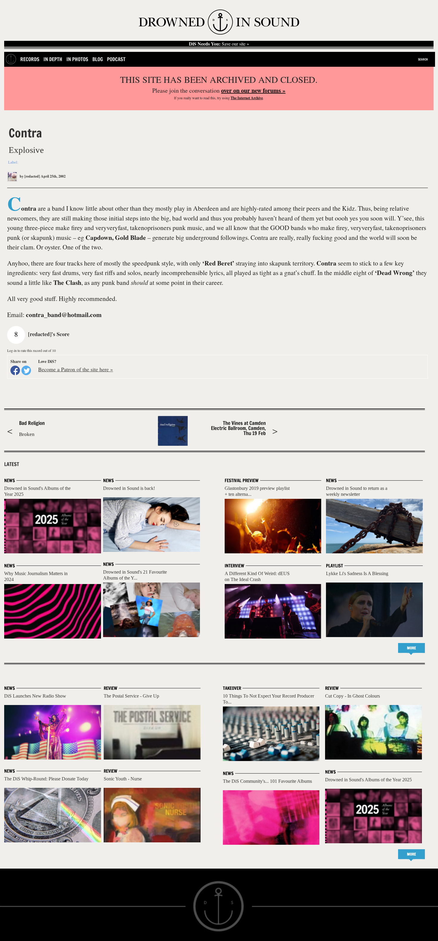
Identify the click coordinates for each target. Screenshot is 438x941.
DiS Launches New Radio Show (35, 695)
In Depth (53, 59)
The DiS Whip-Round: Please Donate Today (46, 778)
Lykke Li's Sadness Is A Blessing (357, 573)
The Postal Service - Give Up (131, 695)
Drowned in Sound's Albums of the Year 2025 (368, 779)
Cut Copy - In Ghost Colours (352, 695)
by (29, 176)
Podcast (116, 59)
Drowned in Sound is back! (129, 488)
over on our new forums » (253, 90)
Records (29, 59)
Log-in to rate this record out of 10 (31, 350)
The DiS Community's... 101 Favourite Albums (267, 781)
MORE (411, 647)
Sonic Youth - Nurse (123, 778)
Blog (97, 59)
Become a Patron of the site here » (75, 369)
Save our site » (219, 44)
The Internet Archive (247, 97)
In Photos (77, 59)
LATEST (11, 464)
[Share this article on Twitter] (26, 370)
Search (423, 59)
